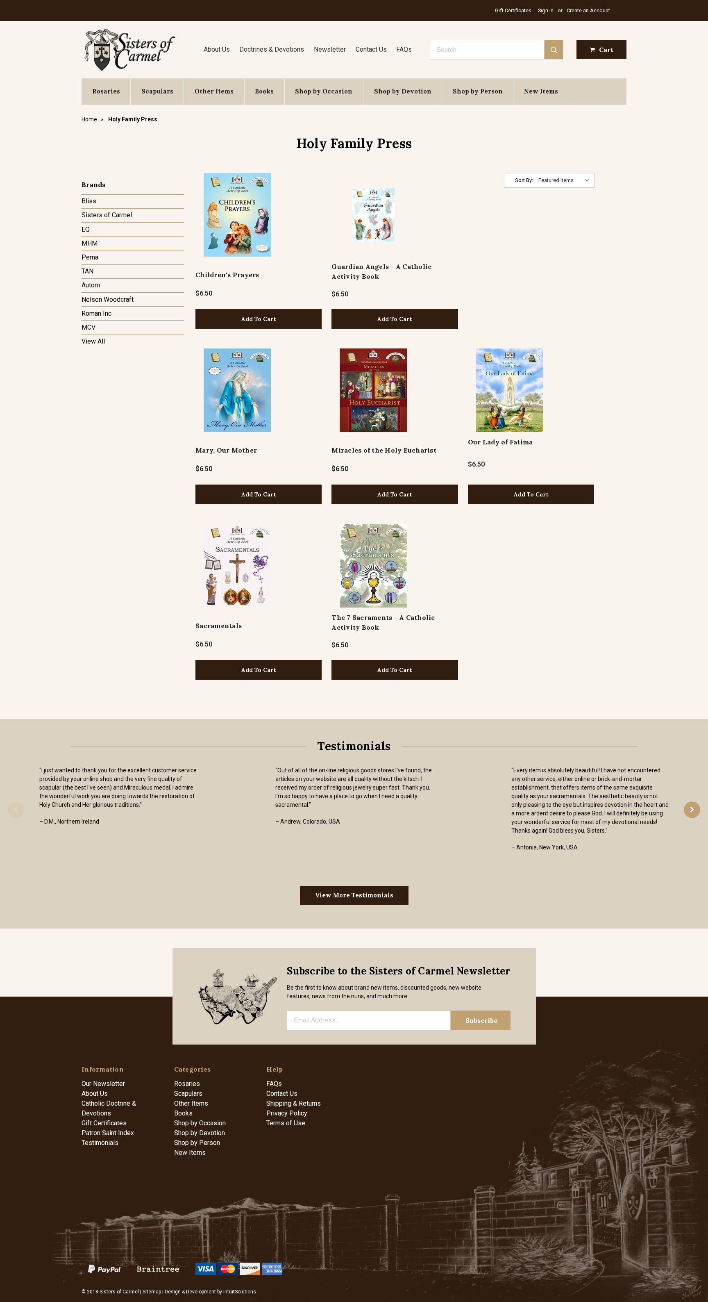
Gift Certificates (513, 10)
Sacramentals (218, 625)
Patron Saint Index (108, 1133)
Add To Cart (258, 319)
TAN (87, 271)
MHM (90, 243)
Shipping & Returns (293, 1103)
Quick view (237, 214)
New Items (541, 91)
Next (692, 809)
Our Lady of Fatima (500, 442)
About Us (217, 49)
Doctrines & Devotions (271, 49)
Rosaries (106, 91)
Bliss (89, 201)
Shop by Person (478, 91)
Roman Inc (96, 313)
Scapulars (157, 91)
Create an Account (588, 10)
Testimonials (100, 1143)
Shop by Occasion (323, 91)
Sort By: (524, 180)
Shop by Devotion (402, 91)
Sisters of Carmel (107, 215)
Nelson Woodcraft (108, 299)
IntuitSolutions (239, 1292)
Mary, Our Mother (226, 450)
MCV (88, 327)
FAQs (404, 49)
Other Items (214, 91)
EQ (86, 229)
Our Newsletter (103, 1084)
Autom (91, 285)
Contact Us (371, 49)
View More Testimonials (354, 895)
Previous (16, 809)
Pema (90, 257)
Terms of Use (285, 1123)
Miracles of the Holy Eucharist (383, 450)
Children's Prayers (227, 275)
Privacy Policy (286, 1113)
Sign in (546, 10)
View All (93, 341)
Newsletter (330, 49)
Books (264, 91)
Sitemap (152, 1292)
